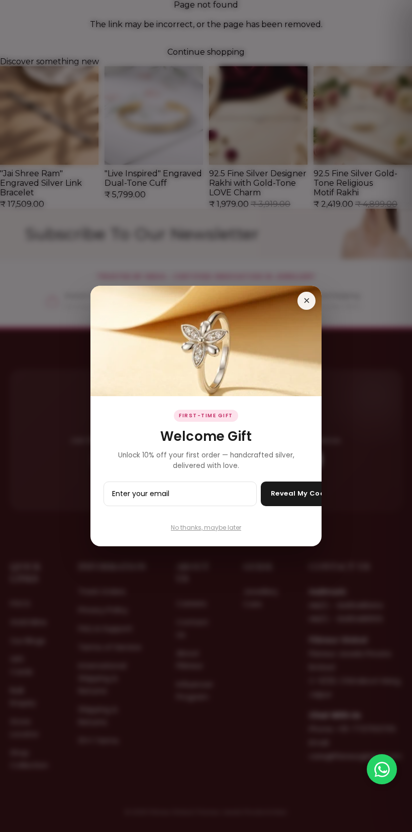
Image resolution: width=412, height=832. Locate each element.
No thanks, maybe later (206, 527)
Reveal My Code (300, 493)
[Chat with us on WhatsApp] (382, 769)
